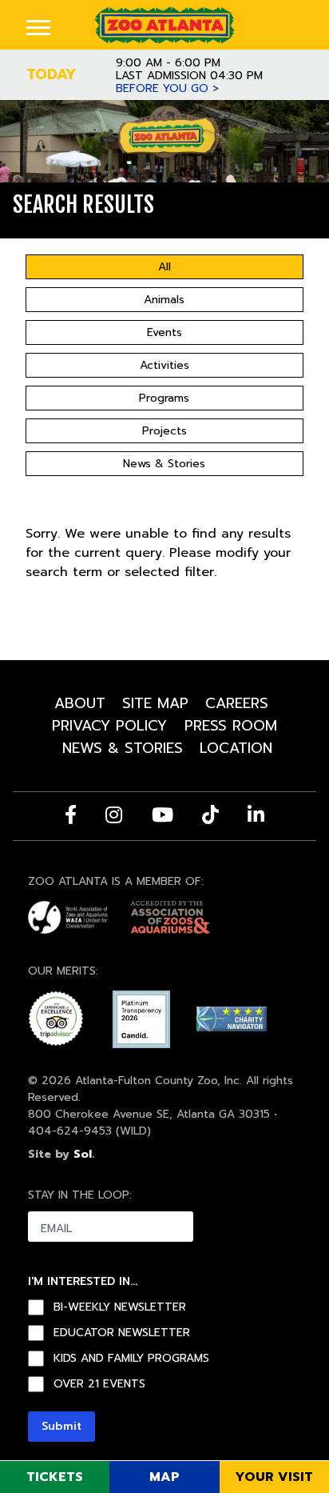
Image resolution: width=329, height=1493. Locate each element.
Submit (61, 1426)
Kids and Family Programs (131, 1359)
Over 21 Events (99, 1384)
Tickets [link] (54, 1477)
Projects (164, 430)
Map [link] (164, 1477)
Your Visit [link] (274, 1477)
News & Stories (164, 463)
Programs (164, 398)
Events (164, 332)
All (164, 266)
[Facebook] (71, 814)
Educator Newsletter (122, 1333)
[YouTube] (162, 814)
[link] (164, 24)
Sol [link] (82, 1154)
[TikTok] (210, 814)
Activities (164, 365)
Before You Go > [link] (167, 88)
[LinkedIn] (256, 814)
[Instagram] (113, 814)
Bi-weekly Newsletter (120, 1307)
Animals (164, 299)
